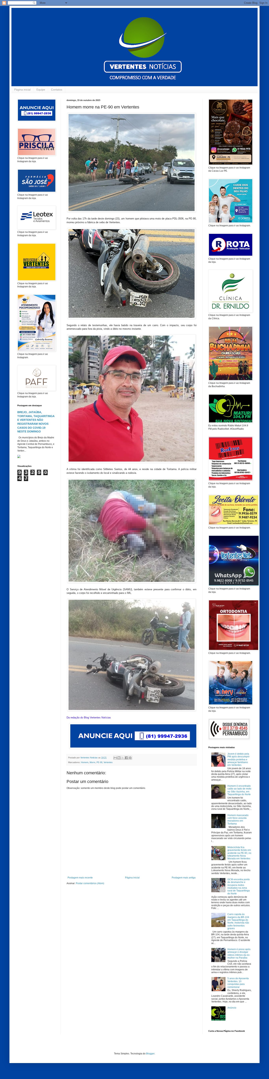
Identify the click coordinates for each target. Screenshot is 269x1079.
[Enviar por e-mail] (115, 758)
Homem (84, 762)
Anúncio (231, 1007)
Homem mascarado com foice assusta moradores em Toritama (238, 819)
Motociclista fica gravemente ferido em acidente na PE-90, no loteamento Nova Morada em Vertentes (239, 853)
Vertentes (108, 762)
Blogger (150, 1053)
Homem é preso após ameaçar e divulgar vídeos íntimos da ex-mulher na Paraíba (238, 953)
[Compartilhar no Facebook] (126, 758)
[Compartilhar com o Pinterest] (130, 758)
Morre (92, 762)
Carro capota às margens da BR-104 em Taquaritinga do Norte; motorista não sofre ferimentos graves (238, 921)
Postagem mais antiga (184, 877)
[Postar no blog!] (119, 758)
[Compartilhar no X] (123, 758)
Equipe (40, 89)
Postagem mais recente (80, 877)
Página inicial (22, 89)
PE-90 (99, 762)
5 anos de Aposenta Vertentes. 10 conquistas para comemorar (238, 982)
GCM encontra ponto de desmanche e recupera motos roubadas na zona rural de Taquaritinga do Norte (238, 886)
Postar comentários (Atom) (90, 883)
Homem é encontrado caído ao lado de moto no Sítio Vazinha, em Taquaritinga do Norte (239, 790)
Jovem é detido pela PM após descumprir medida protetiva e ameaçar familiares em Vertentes (238, 759)
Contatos (56, 89)
